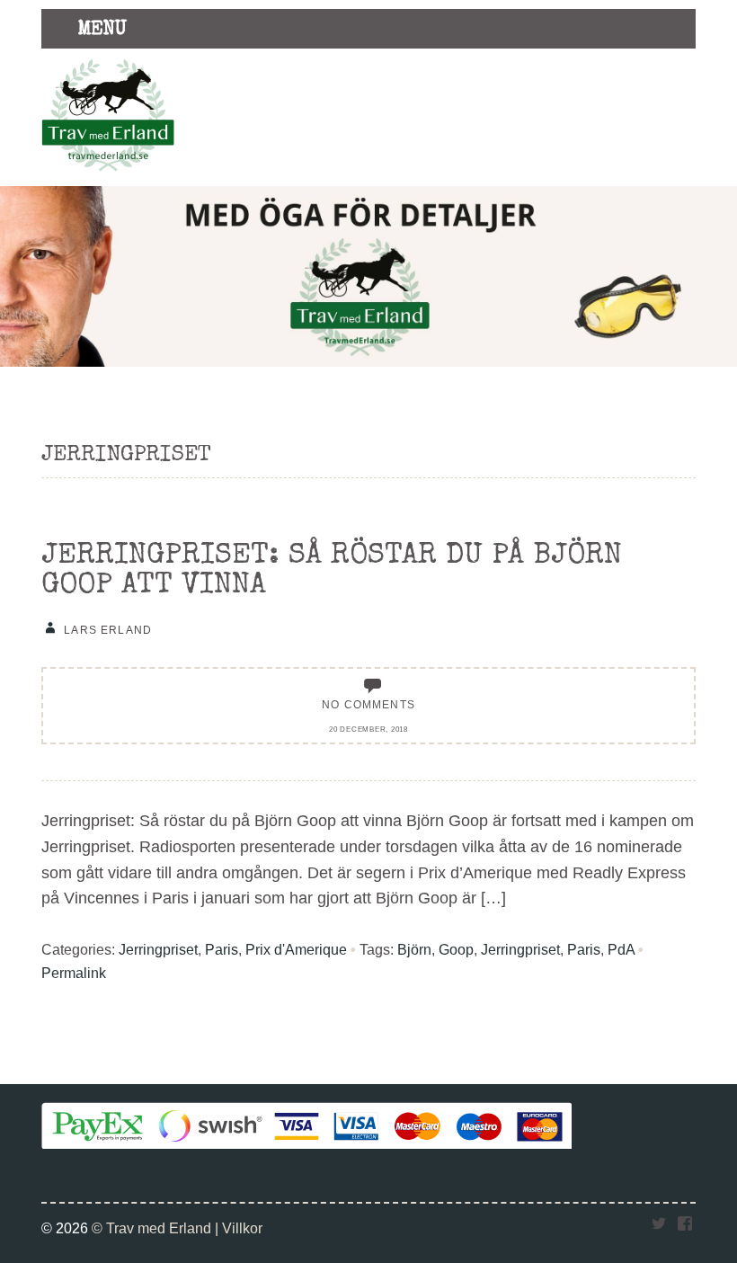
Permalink (73, 973)
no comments (368, 704)
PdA (621, 949)
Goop (456, 949)
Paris (221, 949)
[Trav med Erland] (107, 176)
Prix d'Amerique (296, 949)
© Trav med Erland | (157, 1228)
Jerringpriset (158, 949)
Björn (414, 949)
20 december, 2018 (368, 729)
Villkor (242, 1228)
